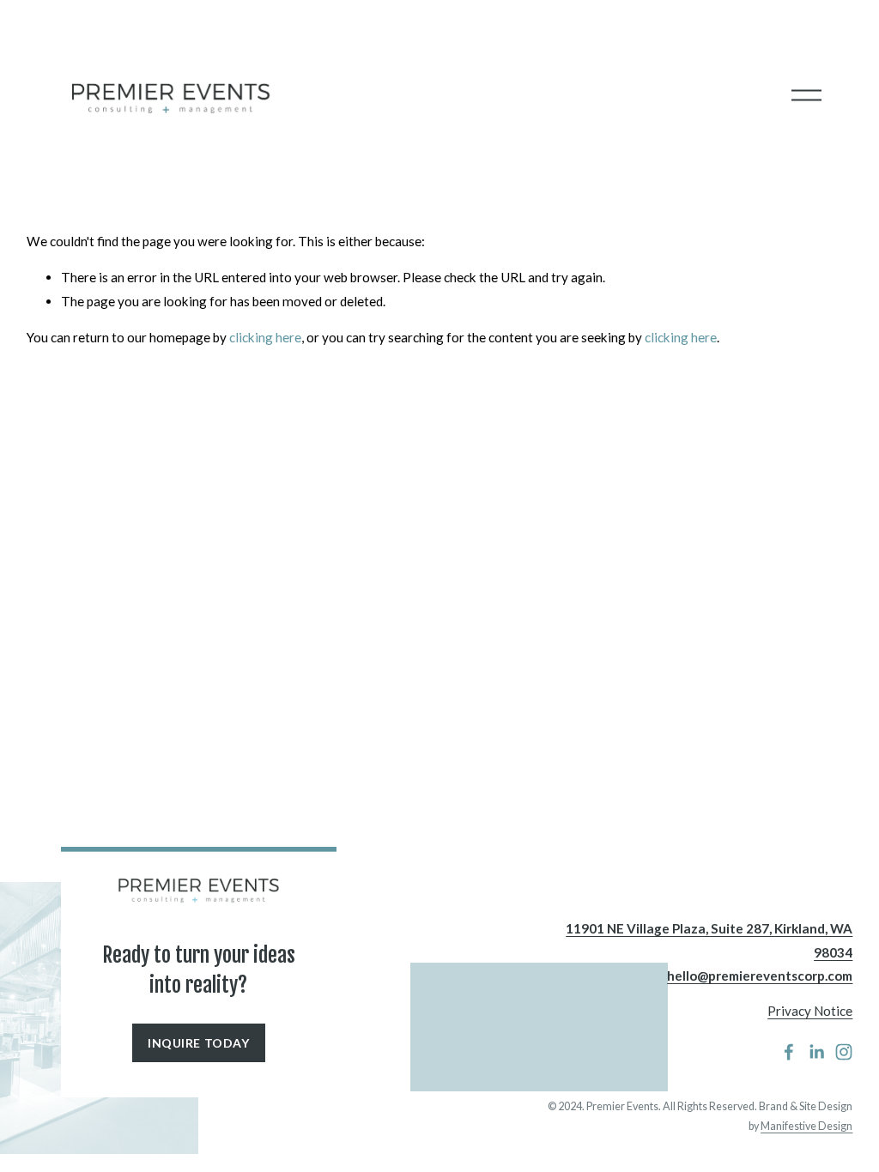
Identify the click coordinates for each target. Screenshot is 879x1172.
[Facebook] (788, 1051)
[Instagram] (843, 1051)
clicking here (265, 337)
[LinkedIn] (816, 1051)
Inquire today (198, 1043)
